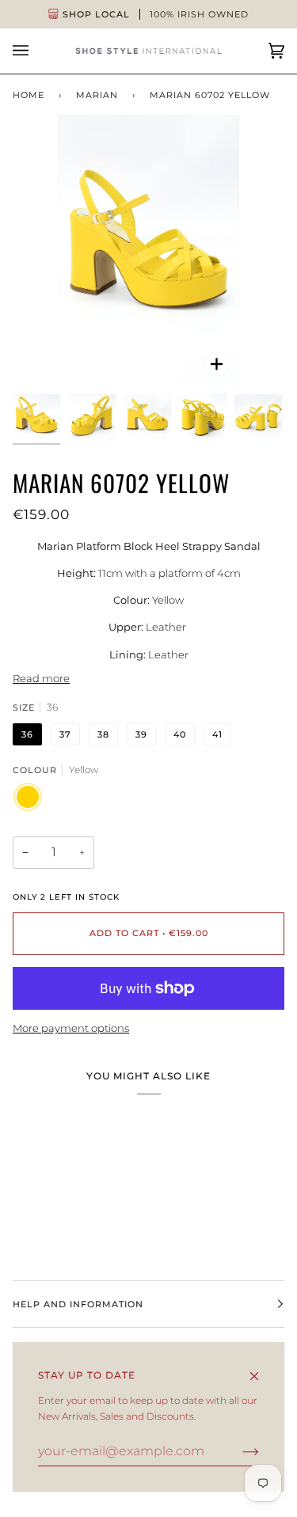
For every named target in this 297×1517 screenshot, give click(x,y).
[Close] (261, 1369)
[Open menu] (36, 51)
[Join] (238, 1451)
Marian (97, 95)
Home (28, 95)
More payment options (71, 1028)
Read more (41, 678)
